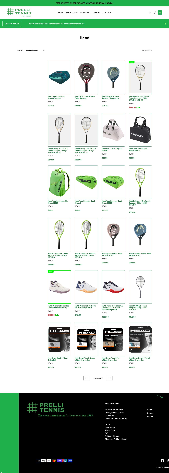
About (150, 409)
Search (150, 416)
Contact (150, 413)
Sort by (20, 51)
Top (161, 397)
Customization (12, 23)
